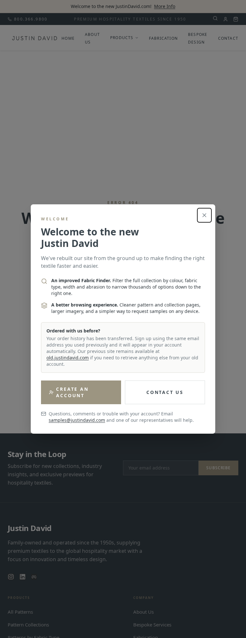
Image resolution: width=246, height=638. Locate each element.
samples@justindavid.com (77, 420)
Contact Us (165, 392)
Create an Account (72, 392)
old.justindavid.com (67, 358)
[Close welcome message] (204, 215)
